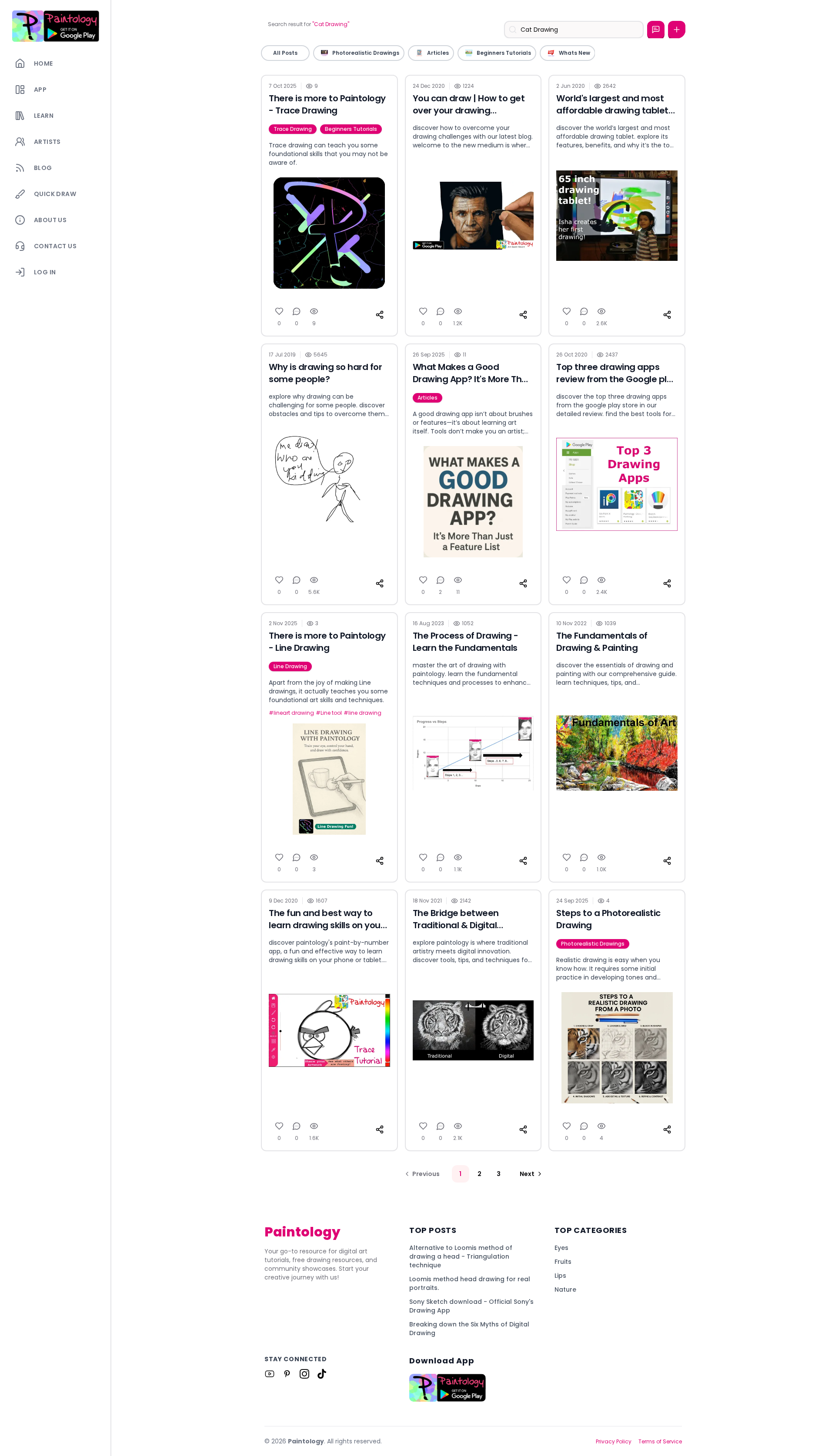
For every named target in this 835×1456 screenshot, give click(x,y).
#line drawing (362, 713)
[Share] (379, 314)
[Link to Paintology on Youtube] (269, 1374)
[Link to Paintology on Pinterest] (287, 1374)
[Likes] (279, 311)
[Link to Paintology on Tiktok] (322, 1374)
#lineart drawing (291, 713)
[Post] (676, 29)
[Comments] (296, 311)
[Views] (314, 311)
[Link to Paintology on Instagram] (304, 1374)
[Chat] (656, 29)
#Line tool (329, 713)
